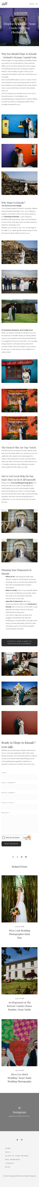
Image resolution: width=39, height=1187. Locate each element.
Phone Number (9, 792)
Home (8, 1148)
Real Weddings (12, 1160)
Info (7, 1152)
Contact (9, 1163)
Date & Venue (8, 802)
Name (5, 772)
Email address (9, 782)
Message (6, 812)
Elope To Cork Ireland (16, 1156)
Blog (7, 1167)
